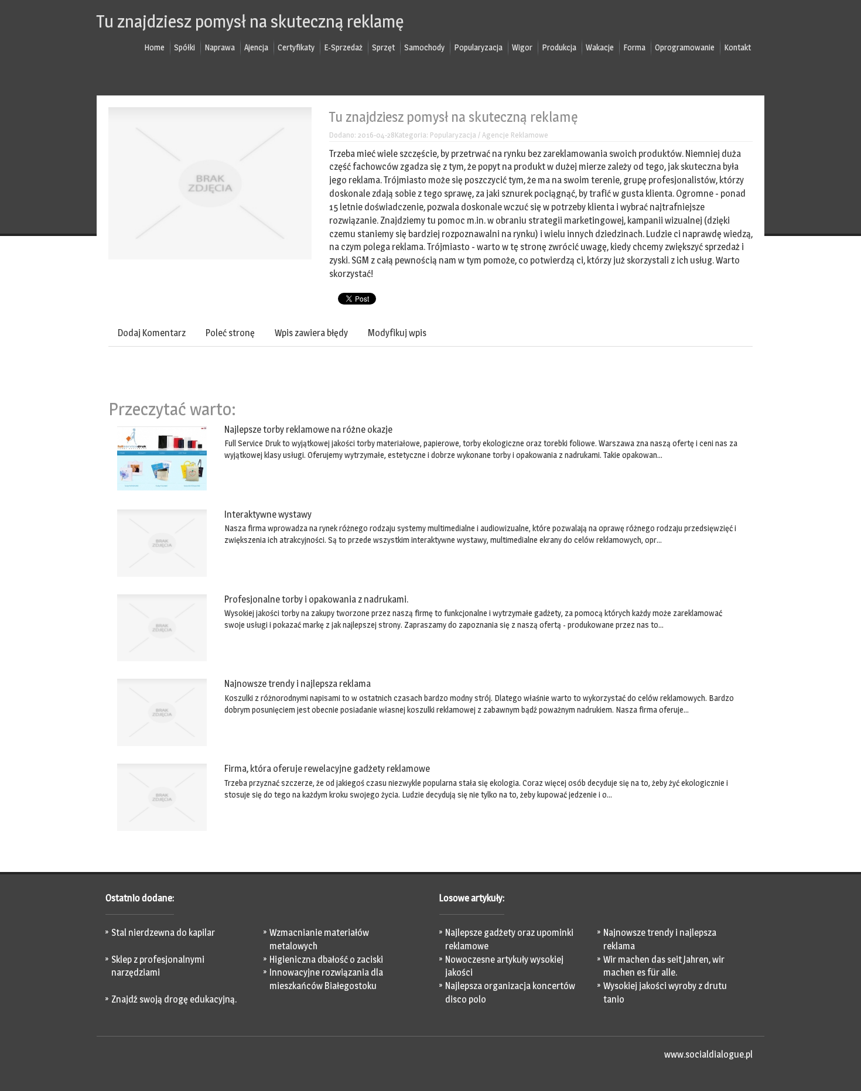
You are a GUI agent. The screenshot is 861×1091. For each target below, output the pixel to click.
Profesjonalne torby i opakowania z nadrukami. (316, 599)
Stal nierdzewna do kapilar (163, 932)
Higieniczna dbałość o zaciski (326, 959)
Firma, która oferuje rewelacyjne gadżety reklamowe (327, 768)
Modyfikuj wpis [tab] (397, 332)
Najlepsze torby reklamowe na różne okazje (308, 429)
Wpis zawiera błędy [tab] (311, 332)
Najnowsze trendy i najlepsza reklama (297, 683)
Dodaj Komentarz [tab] (152, 332)
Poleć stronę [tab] (230, 332)
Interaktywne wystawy (268, 514)
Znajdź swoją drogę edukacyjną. (174, 999)
